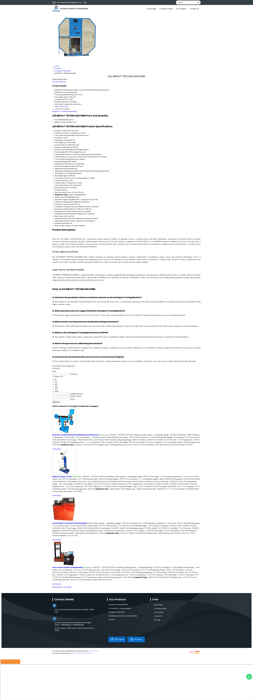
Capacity (58, 183)
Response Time (60, 169)
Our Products (181, 9)
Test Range (59, 142)
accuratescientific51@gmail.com (69, 2)
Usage (57, 154)
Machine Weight (61, 147)
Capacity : (112, 442)
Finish (57, 226)
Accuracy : (150, 437)
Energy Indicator (61, 211)
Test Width (59, 173)
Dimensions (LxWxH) (62, 209)
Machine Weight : (169, 437)
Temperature (60, 180)
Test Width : (162, 440)
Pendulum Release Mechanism (66, 214)
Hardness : (161, 445)
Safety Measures (61, 218)
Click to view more (61, 106)
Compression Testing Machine (120, 608)
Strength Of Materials (117, 612)
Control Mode (60, 159)
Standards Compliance (63, 207)
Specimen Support (61, 199)
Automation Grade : (178, 442)
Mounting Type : (85, 489)
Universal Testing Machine (118, 605)
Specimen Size (60, 192)
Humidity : (147, 440)
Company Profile (166, 9)
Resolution (58, 138)
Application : (165, 484)
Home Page (151, 9)
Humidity (58, 164)
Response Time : (81, 442)
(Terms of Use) (93, 651)
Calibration (59, 202)
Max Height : (127, 442)
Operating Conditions (63, 221)
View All (111, 619)
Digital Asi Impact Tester (62, 477)
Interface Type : (106, 437)
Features (58, 157)
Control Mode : (106, 440)
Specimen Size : (131, 445)
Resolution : (88, 437)
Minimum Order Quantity (64, 122)
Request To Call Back (60, 111)
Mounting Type (60, 188)
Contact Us (194, 9)
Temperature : (97, 442)
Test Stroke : (74, 437)
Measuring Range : (128, 440)
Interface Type (60, 150)
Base (56, 216)
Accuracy (58, 145)
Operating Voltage (62, 140)
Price (56, 120)
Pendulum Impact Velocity (64, 204)
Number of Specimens (63, 131)
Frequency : (161, 442)
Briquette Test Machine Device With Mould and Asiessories (75, 435)
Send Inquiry (72, 111)
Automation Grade (62, 185)
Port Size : (177, 440)
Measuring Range (61, 161)
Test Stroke (59, 135)
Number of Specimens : (180, 477)
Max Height (59, 176)
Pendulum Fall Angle (62, 223)
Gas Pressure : (184, 445)
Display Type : (106, 445)
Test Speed (59, 178)
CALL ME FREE (66, 587)
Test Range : (185, 435)
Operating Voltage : (166, 435)
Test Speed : (145, 442)
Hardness (58, 133)
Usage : (82, 440)
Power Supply (60, 152)
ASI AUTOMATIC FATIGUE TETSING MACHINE (69, 523)
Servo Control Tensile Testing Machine (67, 567)
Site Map (157, 620)
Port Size (58, 166)
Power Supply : (129, 437)
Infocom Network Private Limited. (81, 653)
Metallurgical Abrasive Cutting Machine (123, 616)
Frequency (58, 190)
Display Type (59, 197)
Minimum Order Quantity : (144, 435)
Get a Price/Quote (59, 82)
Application (59, 171)
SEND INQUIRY (57, 587)
